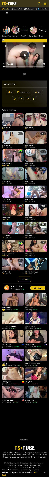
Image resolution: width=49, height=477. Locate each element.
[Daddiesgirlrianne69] (13, 321)
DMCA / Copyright (10, 463)
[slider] (24, 66)
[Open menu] (45, 3)
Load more (24, 279)
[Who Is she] (36, 139)
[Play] (24, 55)
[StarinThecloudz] (13, 395)
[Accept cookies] (44, 472)
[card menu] (22, 128)
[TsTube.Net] (9, 3)
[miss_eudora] (36, 302)
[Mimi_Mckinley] (13, 157)
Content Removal (36, 463)
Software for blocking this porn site (15, 457)
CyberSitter (42, 457)
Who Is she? (6, 127)
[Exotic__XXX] (13, 376)
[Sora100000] (13, 339)
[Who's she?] (13, 266)
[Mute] (5, 46)
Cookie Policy (11, 465)
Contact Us (24, 463)
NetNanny (34, 457)
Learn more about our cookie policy (34, 454)
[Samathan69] (13, 302)
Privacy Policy (23, 465)
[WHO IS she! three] (36, 266)
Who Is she (29, 145)
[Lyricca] (13, 358)
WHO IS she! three (31, 272)
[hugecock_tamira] (13, 248)
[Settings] (44, 46)
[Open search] (39, 3)
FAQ (39, 465)
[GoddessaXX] (13, 212)
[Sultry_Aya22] (36, 339)
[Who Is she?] (13, 121)
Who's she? (6, 272)
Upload (33, 465)
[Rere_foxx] (36, 376)
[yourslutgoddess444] (36, 358)
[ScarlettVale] (36, 395)
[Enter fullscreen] (44, 64)
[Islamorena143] (36, 321)
